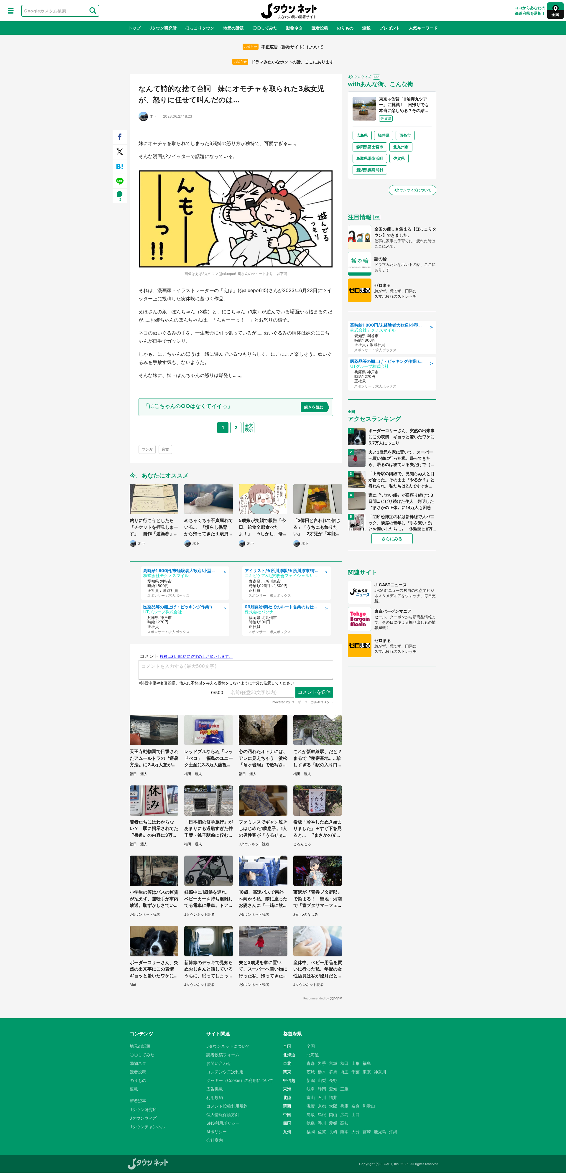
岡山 (333, 1114)
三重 (344, 1088)
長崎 (333, 1131)
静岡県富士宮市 (369, 146)
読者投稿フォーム (222, 1054)
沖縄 (393, 1131)
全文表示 (249, 427)
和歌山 (369, 1105)
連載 (366, 27)
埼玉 (344, 1071)
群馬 (333, 1071)
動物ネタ (294, 27)
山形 (355, 1063)
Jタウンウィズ (143, 1118)
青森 (311, 1063)
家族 (165, 449)
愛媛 (333, 1123)
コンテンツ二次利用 (224, 1071)
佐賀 (322, 1131)
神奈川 (380, 1071)
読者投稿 (320, 27)
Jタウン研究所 (163, 27)
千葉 (355, 1071)
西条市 (405, 135)
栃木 (322, 1071)
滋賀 (311, 1105)
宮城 (333, 1063)
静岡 (322, 1088)
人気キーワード (423, 27)
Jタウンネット (289, 11)
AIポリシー (216, 1131)
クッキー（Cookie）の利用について (239, 1080)
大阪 (333, 1105)
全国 (311, 1046)
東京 (367, 1071)
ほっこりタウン (199, 27)
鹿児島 (380, 1131)
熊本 (344, 1131)
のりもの (345, 27)
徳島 (311, 1123)
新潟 (311, 1080)
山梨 (322, 1080)
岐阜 (311, 1088)
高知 (344, 1123)
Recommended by (316, 998)
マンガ (147, 449)
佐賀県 (399, 158)
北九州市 (401, 146)
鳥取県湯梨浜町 (369, 158)
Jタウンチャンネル (147, 1126)
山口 (355, 1114)
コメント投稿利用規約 (227, 1105)
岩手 (322, 1063)
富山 (311, 1097)
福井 (333, 1097)
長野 (333, 1080)
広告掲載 (214, 1088)
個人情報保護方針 (222, 1114)
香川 (322, 1123)
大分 (355, 1131)
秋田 (344, 1063)
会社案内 (214, 1140)
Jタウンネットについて (228, 1046)
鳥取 (311, 1114)
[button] (10, 10)
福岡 (311, 1131)
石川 (322, 1097)
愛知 (333, 1088)
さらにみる (392, 538)
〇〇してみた (265, 27)
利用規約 (214, 1097)
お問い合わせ (218, 1063)
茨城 (311, 1071)
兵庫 (344, 1105)
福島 (367, 1063)
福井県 (383, 135)
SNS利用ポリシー (223, 1123)
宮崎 (367, 1131)
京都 (322, 1105)
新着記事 (138, 1100)
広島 (344, 1114)
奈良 (355, 1105)
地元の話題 (233, 27)
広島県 (362, 135)
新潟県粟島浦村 (369, 169)
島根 (322, 1114)
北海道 (313, 1054)
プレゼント (389, 27)
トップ (134, 27)
